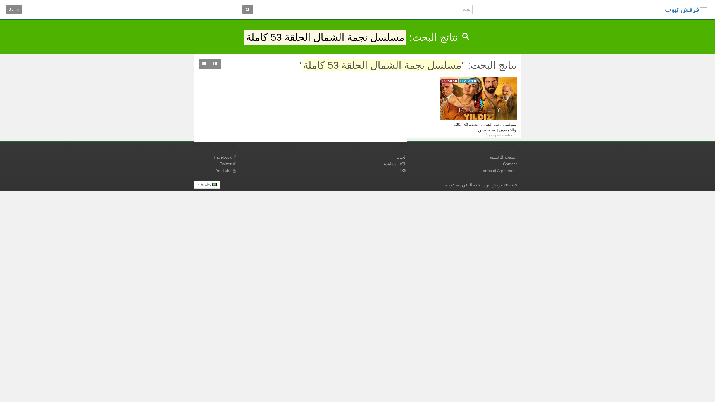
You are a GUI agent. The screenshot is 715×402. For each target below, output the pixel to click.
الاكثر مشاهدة (395, 164)
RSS (402, 170)
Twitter (226, 164)
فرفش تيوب (682, 9)
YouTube (224, 170)
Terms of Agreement (499, 170)
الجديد (401, 157)
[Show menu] (703, 9)
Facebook (223, 157)
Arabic (206, 184)
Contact (510, 164)
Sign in (14, 9)
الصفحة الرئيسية (503, 157)
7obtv (508, 135)
